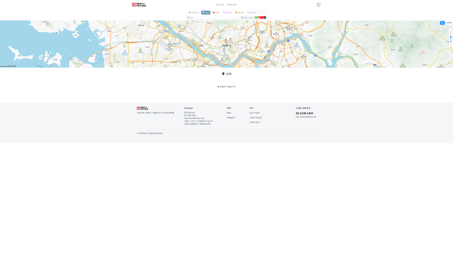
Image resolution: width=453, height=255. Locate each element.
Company (188, 108)
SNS (229, 108)
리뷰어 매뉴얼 (256, 118)
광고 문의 (220, 5)
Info (251, 108)
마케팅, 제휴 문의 (303, 108)
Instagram (231, 118)
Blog (229, 113)
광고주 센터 (255, 113)
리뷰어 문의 (232, 5)
